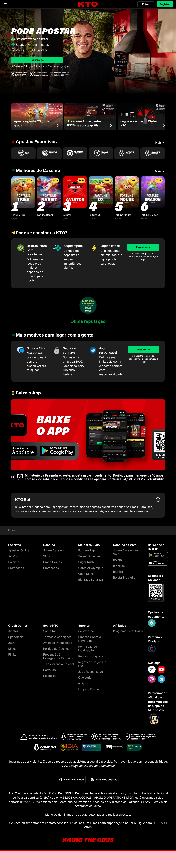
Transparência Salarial (58, 664)
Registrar (165, 4)
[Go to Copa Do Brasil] (23, 153)
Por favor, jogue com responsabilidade (140, 761)
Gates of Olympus (90, 568)
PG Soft (14, 219)
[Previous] (11, 117)
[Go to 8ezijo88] (88, 441)
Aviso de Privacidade (57, 643)
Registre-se (37, 59)
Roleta (117, 560)
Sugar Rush (86, 562)
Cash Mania (86, 573)
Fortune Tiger (18, 214)
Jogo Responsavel (91, 671)
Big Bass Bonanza (90, 579)
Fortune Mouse (123, 214)
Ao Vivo (13, 556)
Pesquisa (49, 676)
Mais (158, 142)
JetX (11, 643)
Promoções (16, 568)
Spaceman (15, 637)
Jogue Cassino (53, 550)
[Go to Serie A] (126, 153)
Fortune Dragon (149, 214)
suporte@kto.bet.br (120, 823)
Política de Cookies (56, 648)
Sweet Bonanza (89, 556)
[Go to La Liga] (101, 153)
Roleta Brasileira (124, 577)
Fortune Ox (95, 214)
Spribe (65, 219)
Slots (46, 556)
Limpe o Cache (88, 689)
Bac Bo (118, 571)
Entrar (146, 4)
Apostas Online (18, 550)
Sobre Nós (50, 631)
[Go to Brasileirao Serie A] (49, 153)
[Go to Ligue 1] (152, 153)
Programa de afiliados (128, 631)
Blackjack (119, 566)
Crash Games (52, 562)
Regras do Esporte (90, 656)
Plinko (12, 654)
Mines (12, 648)
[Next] (165, 117)
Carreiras (49, 670)
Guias (82, 683)
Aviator (67, 214)
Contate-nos (87, 631)
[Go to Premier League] (75, 153)
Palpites (13, 562)
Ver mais (23, 191)
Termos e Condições (57, 637)
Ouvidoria (84, 677)
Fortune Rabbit (45, 214)
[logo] (88, 4)
